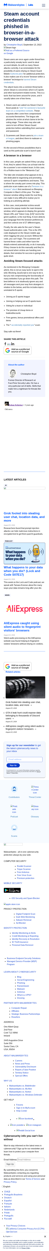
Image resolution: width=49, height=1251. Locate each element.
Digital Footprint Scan (25, 914)
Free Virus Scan (24, 875)
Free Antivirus (23, 872)
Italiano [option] (7, 1207)
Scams (14, 836)
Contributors (14, 797)
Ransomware (23, 986)
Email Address (10, 1160)
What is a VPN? (24, 995)
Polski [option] (7, 1213)
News (7, 595)
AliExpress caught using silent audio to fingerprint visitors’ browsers (22, 626)
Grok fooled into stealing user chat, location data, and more (24, 517)
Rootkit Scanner (24, 866)
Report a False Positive (25, 1070)
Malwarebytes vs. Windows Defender (25, 1095)
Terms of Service (33, 1179)
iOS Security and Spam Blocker (26, 898)
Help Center (21, 1111)
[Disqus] (24, 432)
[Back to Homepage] (18, 6)
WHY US (8, 1081)
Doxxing (20, 998)
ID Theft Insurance (20, 942)
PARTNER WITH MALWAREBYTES (20, 1003)
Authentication (16, 74)
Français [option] (8, 1204)
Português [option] (8, 1216)
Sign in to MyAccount (25, 1108)
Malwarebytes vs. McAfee (20, 1089)
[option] (13, 1191)
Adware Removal (23, 920)
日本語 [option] (7, 1192)
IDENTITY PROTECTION (15, 928)
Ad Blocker (21, 923)
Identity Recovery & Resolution (25, 939)
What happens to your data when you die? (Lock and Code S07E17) (23, 571)
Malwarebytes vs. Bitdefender (22, 1086)
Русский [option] (8, 1219)
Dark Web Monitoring (25, 917)
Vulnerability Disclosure (25, 1067)
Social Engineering (25, 980)
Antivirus (21, 992)
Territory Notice (22, 1073)
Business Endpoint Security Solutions (23, 958)
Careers (18, 1061)
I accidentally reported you (22, 325)
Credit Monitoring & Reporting (25, 936)
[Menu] (43, 5)
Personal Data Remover (22, 945)
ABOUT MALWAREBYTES (16, 1056)
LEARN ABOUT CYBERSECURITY (20, 972)
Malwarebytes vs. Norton (20, 1092)
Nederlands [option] (9, 1210)
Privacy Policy (15, 772)
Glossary (35, 817)
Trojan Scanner (24, 869)
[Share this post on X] (9, 345)
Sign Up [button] (13, 765)
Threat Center (35, 797)
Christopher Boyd (14, 45)
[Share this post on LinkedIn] (12, 345)
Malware (21, 989)
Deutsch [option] (8, 1198)
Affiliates (15, 1011)
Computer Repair (19, 1008)
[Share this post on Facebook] (5, 345)
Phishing (21, 983)
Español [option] (8, 1201)
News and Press (22, 1064)
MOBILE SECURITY (13, 883)
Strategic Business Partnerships (25, 1014)
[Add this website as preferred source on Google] (24, 52)
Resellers (15, 1017)
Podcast (8, 541)
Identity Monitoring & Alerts (24, 933)
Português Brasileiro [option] (13, 1195)
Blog (19, 977)
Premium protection (25, 878)
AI (6, 485)
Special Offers (21, 1076)
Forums (19, 1105)
